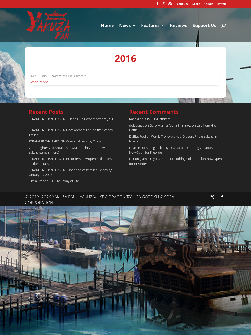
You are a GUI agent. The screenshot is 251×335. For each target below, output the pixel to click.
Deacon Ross (138, 147)
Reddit (208, 4)
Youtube (183, 4)
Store (196, 4)
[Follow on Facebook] (222, 197)
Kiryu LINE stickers (157, 119)
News (125, 26)
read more (39, 81)
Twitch (221, 4)
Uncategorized (58, 75)
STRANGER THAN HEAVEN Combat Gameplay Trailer (65, 141)
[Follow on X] (212, 197)
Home (107, 26)
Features (150, 26)
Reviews (178, 26)
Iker (131, 158)
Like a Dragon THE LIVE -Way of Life (54, 181)
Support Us (204, 26)
